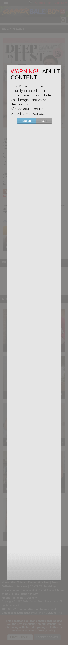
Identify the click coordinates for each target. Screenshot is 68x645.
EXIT (44, 120)
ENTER (26, 120)
